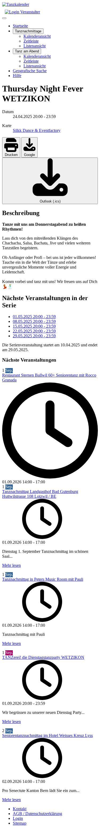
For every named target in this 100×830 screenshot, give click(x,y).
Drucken (11, 155)
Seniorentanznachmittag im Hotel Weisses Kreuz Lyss (47, 735)
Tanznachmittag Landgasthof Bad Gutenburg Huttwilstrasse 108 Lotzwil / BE (40, 494)
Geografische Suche (30, 70)
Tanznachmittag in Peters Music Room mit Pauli (42, 579)
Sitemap (19, 823)
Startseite (20, 26)
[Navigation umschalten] (4, 18)
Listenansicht (34, 46)
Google (29, 155)
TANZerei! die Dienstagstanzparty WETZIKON (43, 657)
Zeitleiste (31, 41)
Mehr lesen (11, 565)
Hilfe (17, 75)
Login (18, 818)
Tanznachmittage (28, 31)
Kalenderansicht (37, 36)
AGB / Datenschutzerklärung (37, 813)
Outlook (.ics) (50, 201)
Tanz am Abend (27, 51)
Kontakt (19, 808)
